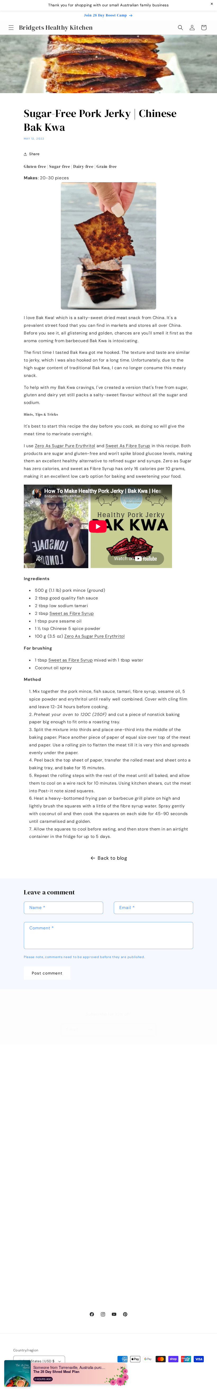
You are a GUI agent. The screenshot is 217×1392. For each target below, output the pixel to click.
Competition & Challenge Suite (41, 1285)
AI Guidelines (25, 1297)
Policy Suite (24, 1177)
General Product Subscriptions (41, 1237)
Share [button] (34, 153)
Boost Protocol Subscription (39, 1225)
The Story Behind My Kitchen (104, 1113)
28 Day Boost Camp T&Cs (37, 1213)
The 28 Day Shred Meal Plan (56, 1371)
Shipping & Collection (33, 1189)
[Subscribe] (150, 1030)
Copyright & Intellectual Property (43, 1273)
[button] (11, 27)
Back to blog (112, 858)
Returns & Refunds (30, 1201)
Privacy (20, 1261)
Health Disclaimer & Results (38, 1249)
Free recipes (89, 1101)
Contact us (88, 1090)
